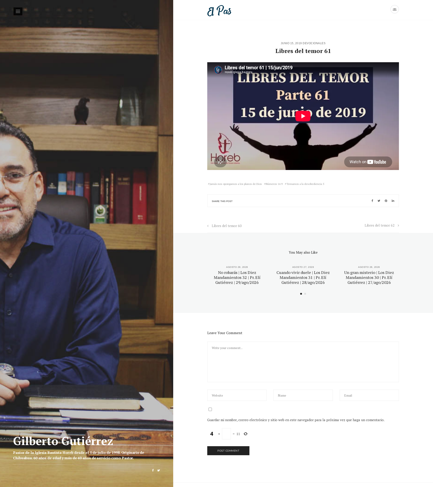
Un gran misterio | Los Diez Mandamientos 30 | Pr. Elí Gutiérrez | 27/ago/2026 (369, 277)
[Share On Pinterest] (386, 201)
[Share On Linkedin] (393, 201)
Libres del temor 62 (379, 225)
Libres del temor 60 (227, 225)
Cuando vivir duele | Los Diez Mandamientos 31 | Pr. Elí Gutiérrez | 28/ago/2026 (303, 277)
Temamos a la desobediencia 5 (305, 184)
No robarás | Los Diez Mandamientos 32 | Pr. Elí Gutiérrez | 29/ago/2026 (237, 277)
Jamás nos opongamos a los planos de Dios (236, 184)
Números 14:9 (274, 184)
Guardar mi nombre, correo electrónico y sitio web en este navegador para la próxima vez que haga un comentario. (296, 420)
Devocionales (314, 43)
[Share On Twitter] (379, 201)
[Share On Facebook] (372, 201)
